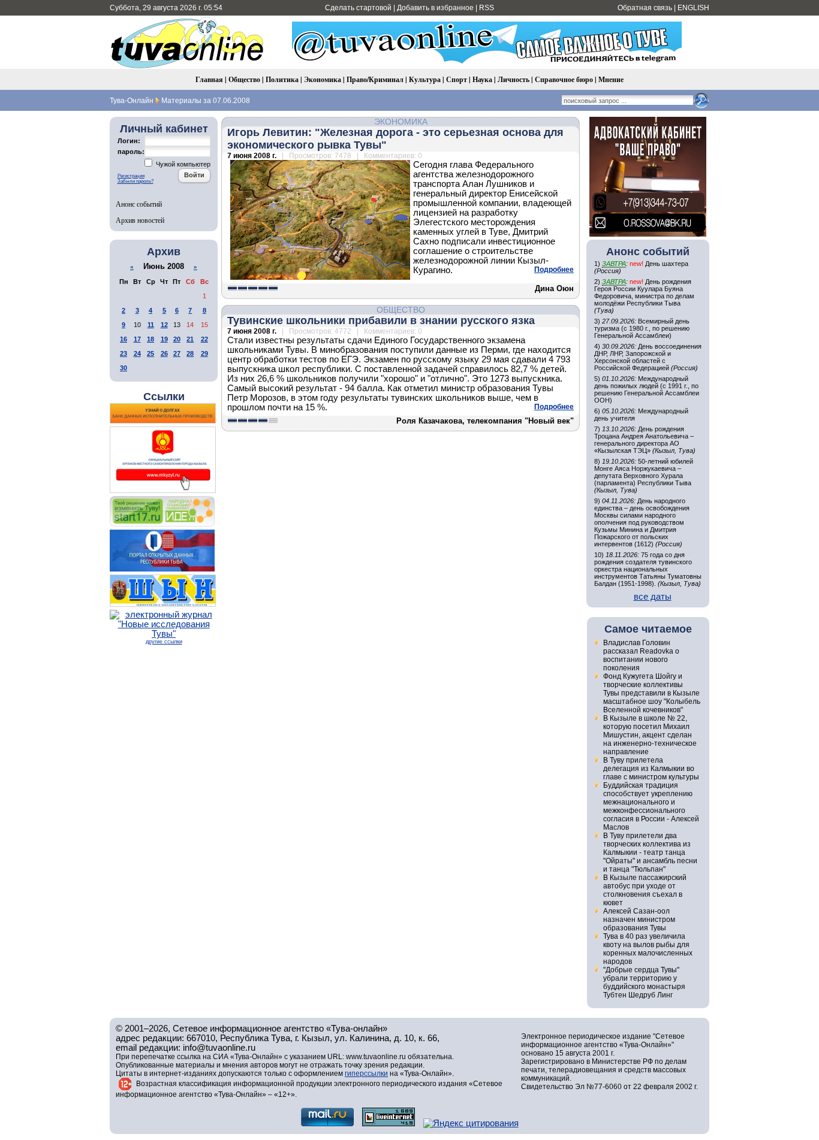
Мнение (611, 79)
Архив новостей (140, 220)
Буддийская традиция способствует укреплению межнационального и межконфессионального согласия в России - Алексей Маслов (651, 806)
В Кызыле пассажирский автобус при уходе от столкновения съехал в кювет (644, 890)
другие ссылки (164, 642)
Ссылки (164, 397)
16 (123, 339)
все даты (653, 596)
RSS (486, 8)
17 (137, 339)
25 (150, 353)
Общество (244, 79)
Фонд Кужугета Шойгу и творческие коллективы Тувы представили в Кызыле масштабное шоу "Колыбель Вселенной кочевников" (651, 693)
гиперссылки (366, 1073)
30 (123, 367)
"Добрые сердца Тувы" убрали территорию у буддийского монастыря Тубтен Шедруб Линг (644, 982)
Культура (425, 79)
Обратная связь (645, 8)
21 (190, 339)
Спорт (456, 79)
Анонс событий (139, 203)
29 (204, 353)
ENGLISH (693, 8)
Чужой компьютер (182, 164)
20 (176, 339)
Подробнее (554, 269)
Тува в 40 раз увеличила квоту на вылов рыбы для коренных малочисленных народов (647, 949)
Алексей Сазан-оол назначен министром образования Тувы (639, 919)
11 (150, 324)
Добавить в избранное (435, 8)
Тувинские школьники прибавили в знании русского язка (381, 320)
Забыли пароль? (135, 181)
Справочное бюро (564, 79)
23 (123, 353)
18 (150, 339)
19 (164, 339)
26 (164, 353)
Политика (282, 79)
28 (190, 353)
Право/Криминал (375, 79)
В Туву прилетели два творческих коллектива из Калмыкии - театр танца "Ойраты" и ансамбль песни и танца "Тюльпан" (650, 852)
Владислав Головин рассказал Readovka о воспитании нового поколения (641, 655)
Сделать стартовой (358, 8)
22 (204, 339)
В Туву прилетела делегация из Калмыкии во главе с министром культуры (651, 768)
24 (137, 353)
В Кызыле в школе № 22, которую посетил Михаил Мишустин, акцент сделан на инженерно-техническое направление (650, 735)
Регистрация (131, 176)
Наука (482, 79)
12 (164, 324)
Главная (209, 79)
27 (176, 353)
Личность (513, 79)
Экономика (322, 79)
